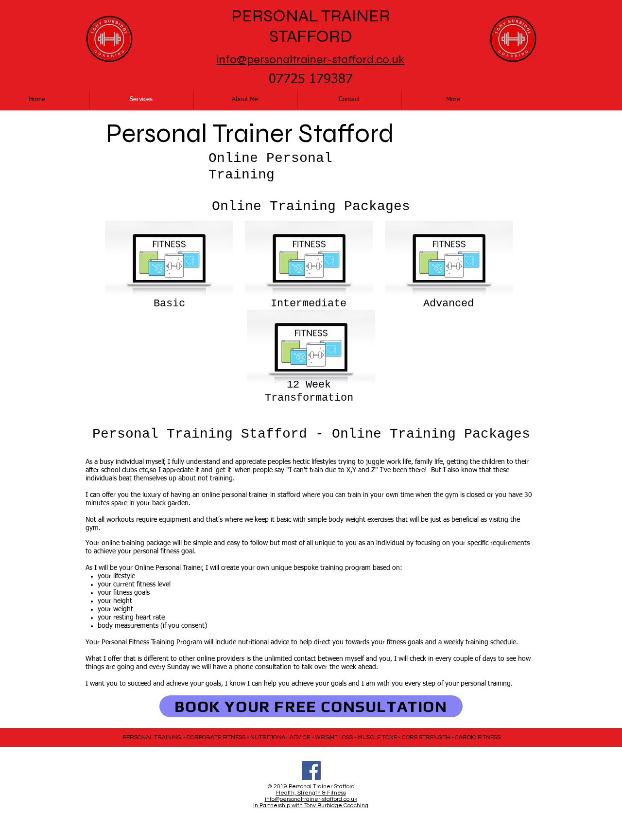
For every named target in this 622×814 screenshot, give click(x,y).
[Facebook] (311, 770)
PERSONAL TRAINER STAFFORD (310, 26)
